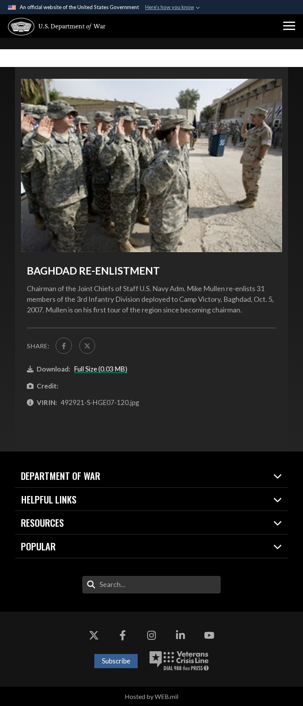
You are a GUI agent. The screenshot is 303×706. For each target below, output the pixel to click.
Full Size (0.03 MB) (100, 369)
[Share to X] (87, 345)
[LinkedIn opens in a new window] (180, 635)
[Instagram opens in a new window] (151, 635)
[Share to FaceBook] (63, 345)
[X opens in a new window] (94, 635)
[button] (289, 26)
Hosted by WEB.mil (151, 696)
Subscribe (116, 661)
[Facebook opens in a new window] (123, 635)
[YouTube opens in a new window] (209, 635)
